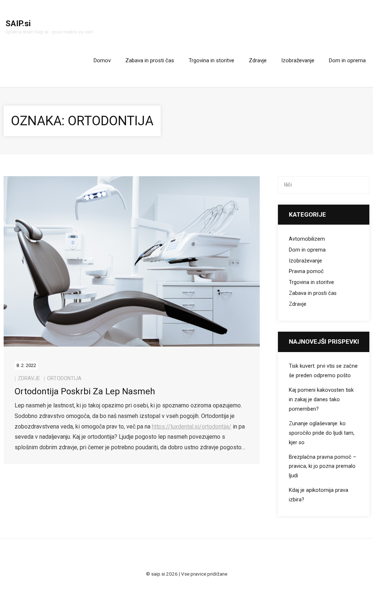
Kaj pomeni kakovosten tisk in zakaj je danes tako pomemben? (321, 399)
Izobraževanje (305, 261)
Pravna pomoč (306, 271)
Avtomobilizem (307, 239)
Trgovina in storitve (311, 282)
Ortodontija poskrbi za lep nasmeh (85, 391)
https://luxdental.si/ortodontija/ (191, 426)
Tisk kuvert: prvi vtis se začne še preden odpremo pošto (323, 371)
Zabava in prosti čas (313, 293)
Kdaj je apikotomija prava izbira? (318, 495)
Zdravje (29, 378)
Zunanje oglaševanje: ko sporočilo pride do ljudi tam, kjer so (321, 433)
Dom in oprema (307, 250)
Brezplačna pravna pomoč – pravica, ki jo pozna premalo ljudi (322, 466)
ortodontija (64, 378)
